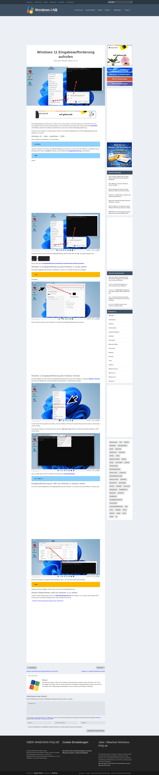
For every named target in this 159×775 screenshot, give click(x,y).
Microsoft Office (113, 344)
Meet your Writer (113, 277)
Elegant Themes (38, 773)
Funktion (122, 472)
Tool (111, 510)
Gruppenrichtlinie (116, 476)
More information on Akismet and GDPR (42, 719)
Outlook (127, 486)
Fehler (127, 462)
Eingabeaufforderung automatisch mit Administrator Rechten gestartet (63, 263)
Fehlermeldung (115, 469)
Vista (124, 513)
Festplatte (113, 472)
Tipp (126, 506)
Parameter (113, 489)
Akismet (98, 717)
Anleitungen (90, 10)
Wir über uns (53, 2)
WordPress (55, 773)
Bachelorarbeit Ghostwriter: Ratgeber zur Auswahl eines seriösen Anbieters (118, 278)
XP (116, 516)
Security (111, 356)
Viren (118, 513)
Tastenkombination (69, 473)
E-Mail (112, 455)
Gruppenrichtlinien (114, 332)
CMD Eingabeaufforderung (63, 595)
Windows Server (113, 368)
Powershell (112, 348)
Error (124, 459)
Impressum (29, 2)
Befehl (126, 442)
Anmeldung (113, 442)
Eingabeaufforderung (75, 151)
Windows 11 (71, 60)
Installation (114, 479)
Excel (111, 462)
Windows (117, 10)
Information (112, 340)
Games (100, 10)
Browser (113, 445)
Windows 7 (112, 381)
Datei (111, 449)
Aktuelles (79, 10)
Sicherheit (113, 496)
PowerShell (93, 125)
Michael (44, 680)
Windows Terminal (94, 379)
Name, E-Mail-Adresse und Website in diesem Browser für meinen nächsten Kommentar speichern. (55, 727)
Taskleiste (113, 503)
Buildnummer (122, 445)
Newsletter (61, 2)
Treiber (117, 510)
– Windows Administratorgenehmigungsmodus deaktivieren (47, 601)
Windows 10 (112, 377)
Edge (117, 455)
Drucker (122, 452)
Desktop (111, 323)
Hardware (111, 336)
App (121, 442)
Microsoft (113, 482)
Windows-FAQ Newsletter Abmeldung (121, 773)
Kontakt (46, 2)
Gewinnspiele (112, 327)
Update (112, 513)
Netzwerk (122, 482)
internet (123, 479)
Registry (111, 352)
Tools (127, 10)
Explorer (119, 462)
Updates (111, 364)
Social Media (69, 2)
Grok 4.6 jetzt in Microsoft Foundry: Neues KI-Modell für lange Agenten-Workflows (119, 178)
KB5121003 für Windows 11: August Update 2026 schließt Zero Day (119, 291)
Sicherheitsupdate (116, 499)
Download (113, 452)
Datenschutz (38, 2)
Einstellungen (114, 459)
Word (111, 516)
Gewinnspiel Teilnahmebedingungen (100, 773)
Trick (124, 510)
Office (107, 10)
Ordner (118, 486)
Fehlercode (114, 466)
